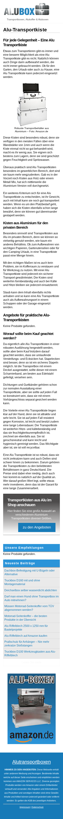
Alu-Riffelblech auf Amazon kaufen (25, 635)
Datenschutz (38, 807)
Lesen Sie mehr (31, 662)
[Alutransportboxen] (26, 14)
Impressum (25, 807)
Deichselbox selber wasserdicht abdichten (30, 590)
